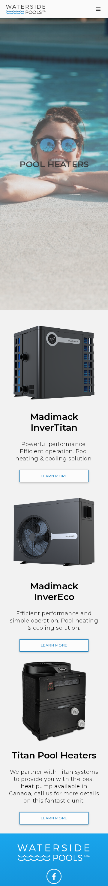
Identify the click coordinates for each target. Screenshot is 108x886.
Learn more (54, 476)
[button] (98, 9)
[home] (24, 9)
